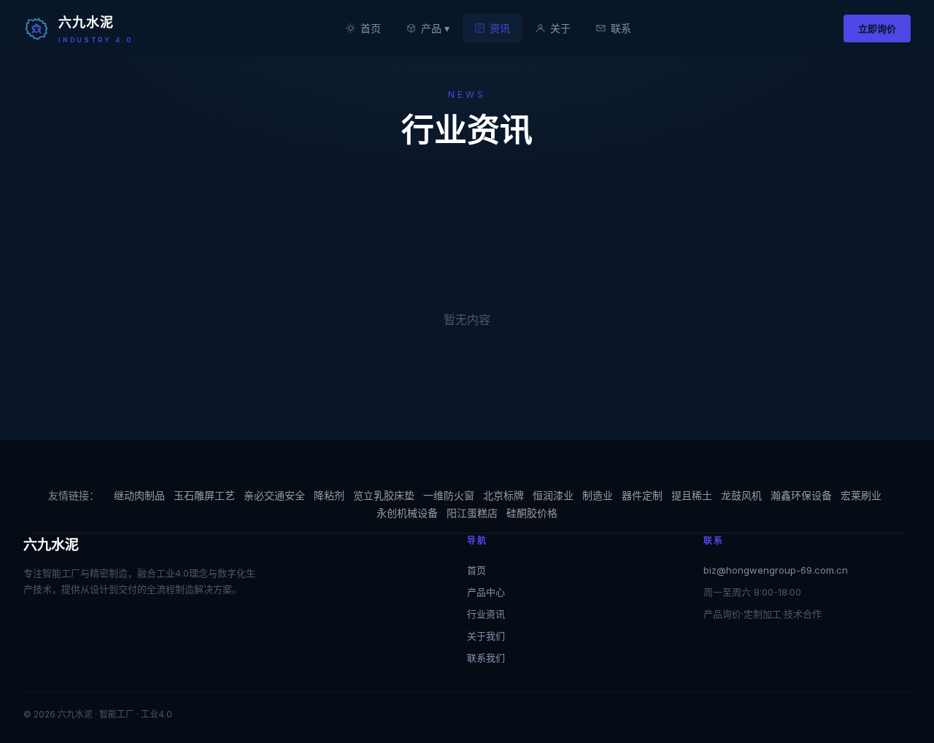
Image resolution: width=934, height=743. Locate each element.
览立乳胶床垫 (383, 495)
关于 (560, 28)
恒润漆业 (553, 495)
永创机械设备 (407, 513)
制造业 (597, 495)
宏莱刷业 (861, 495)
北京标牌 (503, 495)
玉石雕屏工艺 (204, 495)
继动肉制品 (139, 495)
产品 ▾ (435, 28)
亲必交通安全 (274, 495)
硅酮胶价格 (531, 513)
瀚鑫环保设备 (801, 495)
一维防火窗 (448, 495)
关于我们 (486, 636)
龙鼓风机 (741, 495)
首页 (370, 28)
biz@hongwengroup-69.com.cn (775, 570)
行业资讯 (486, 614)
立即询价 (877, 28)
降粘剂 (329, 495)
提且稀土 (691, 495)
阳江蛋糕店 (472, 513)
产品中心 (486, 592)
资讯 (500, 28)
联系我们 (486, 657)
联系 (621, 28)
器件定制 (642, 495)
